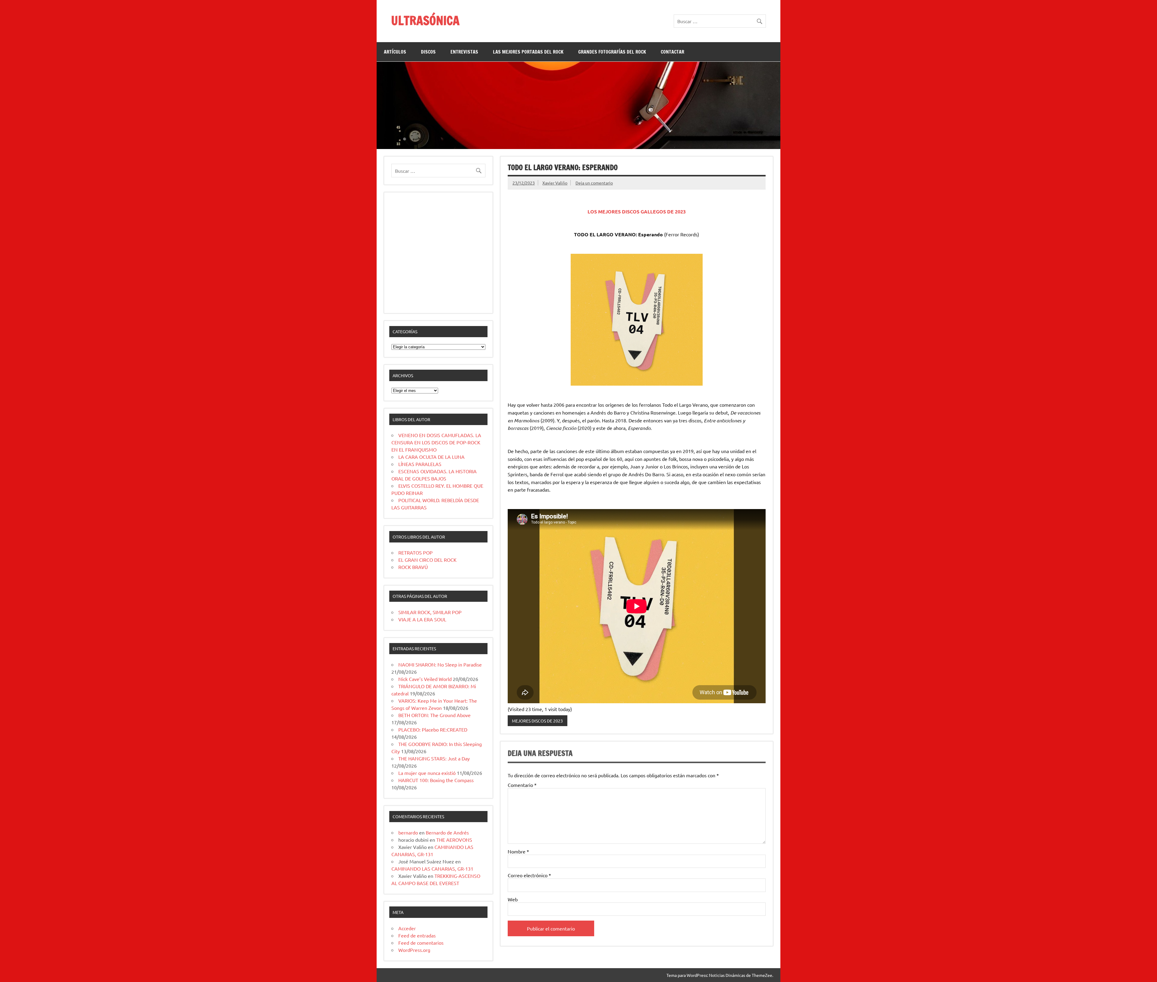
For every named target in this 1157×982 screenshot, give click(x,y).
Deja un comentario (594, 182)
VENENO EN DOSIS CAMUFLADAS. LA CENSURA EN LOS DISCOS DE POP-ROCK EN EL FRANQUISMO (436, 442)
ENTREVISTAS (464, 51)
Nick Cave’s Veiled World (425, 679)
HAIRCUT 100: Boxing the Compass (436, 780)
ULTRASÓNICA (425, 20)
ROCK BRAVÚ (413, 567)
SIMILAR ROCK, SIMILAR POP (430, 612)
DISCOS (428, 51)
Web (513, 899)
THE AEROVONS (454, 840)
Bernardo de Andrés (447, 832)
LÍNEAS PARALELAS (419, 464)
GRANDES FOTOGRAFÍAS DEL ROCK (612, 51)
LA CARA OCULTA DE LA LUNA (431, 457)
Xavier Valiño (554, 182)
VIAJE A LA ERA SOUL (422, 619)
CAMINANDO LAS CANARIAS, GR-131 (432, 868)
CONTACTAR (672, 51)
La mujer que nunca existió (427, 773)
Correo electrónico (529, 875)
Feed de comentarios (421, 943)
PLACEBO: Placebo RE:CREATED (432, 729)
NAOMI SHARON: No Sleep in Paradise (440, 664)
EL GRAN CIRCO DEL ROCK (427, 560)
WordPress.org (414, 950)
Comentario (522, 784)
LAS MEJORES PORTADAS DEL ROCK (528, 51)
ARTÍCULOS (395, 51)
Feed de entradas (417, 935)
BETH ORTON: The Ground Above (434, 715)
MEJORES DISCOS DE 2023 (537, 720)
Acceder (407, 928)
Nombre (518, 851)
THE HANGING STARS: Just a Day (434, 758)
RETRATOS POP (415, 552)
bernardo (408, 832)
